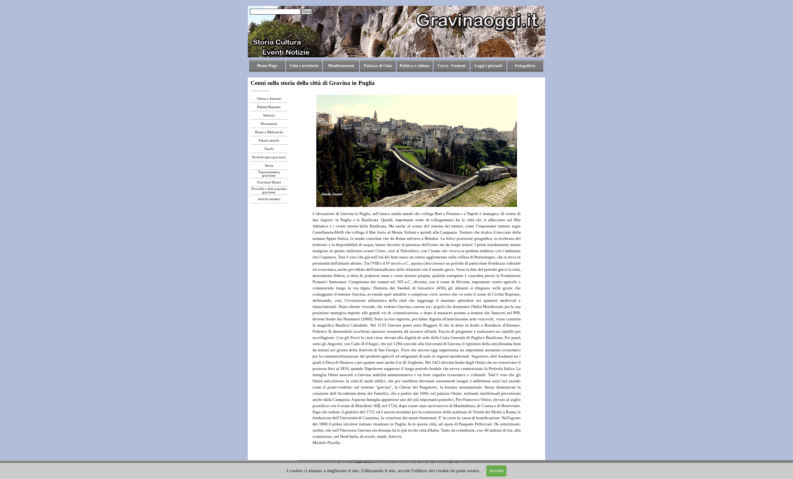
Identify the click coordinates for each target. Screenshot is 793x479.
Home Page (267, 65)
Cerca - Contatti (452, 65)
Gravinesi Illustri (269, 182)
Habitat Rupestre (269, 107)
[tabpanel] (417, 334)
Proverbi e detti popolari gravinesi (269, 190)
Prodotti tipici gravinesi (269, 157)
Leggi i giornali (488, 65)
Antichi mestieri (269, 199)
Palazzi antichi (269, 140)
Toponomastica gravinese (269, 173)
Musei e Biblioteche (269, 132)
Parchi (269, 149)
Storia (269, 165)
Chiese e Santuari (269, 98)
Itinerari (269, 115)
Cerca (307, 11)
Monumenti (269, 123)
